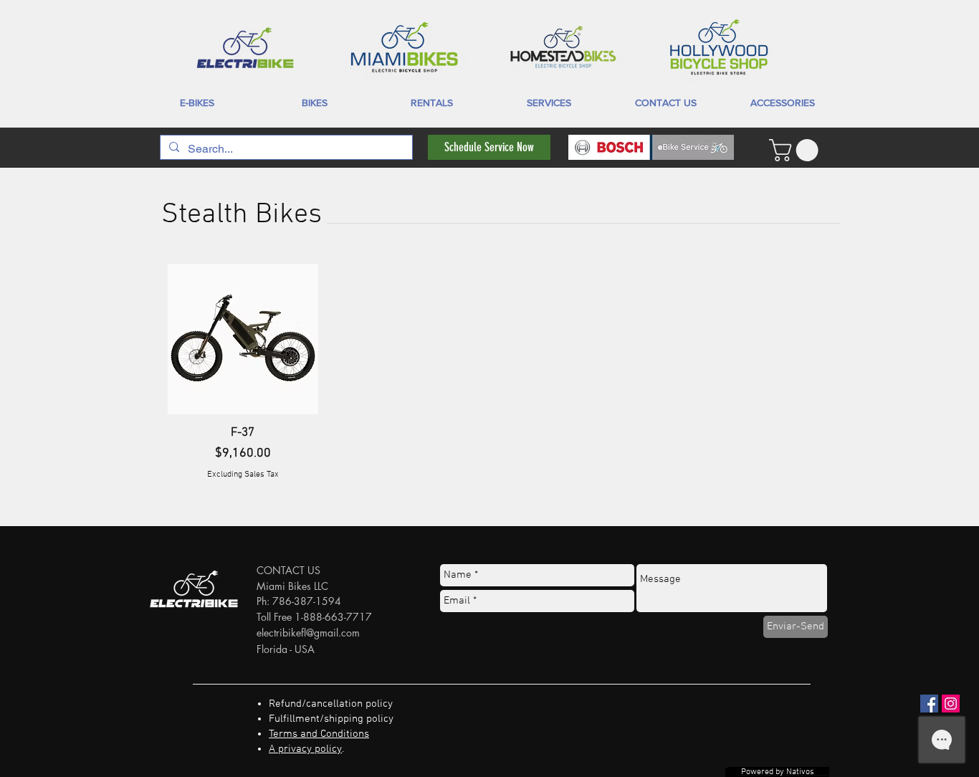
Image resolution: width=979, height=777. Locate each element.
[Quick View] (243, 339)
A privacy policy (305, 749)
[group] (489, 372)
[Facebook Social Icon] (929, 703)
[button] (796, 150)
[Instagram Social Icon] (951, 703)
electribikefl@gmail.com (308, 632)
